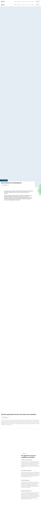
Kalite (23, 1)
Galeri (30, 1)
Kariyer (26, 1)
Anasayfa (15, 1)
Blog (27, 1)
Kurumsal (18, 1)
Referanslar (32, 1)
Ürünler (21, 1)
